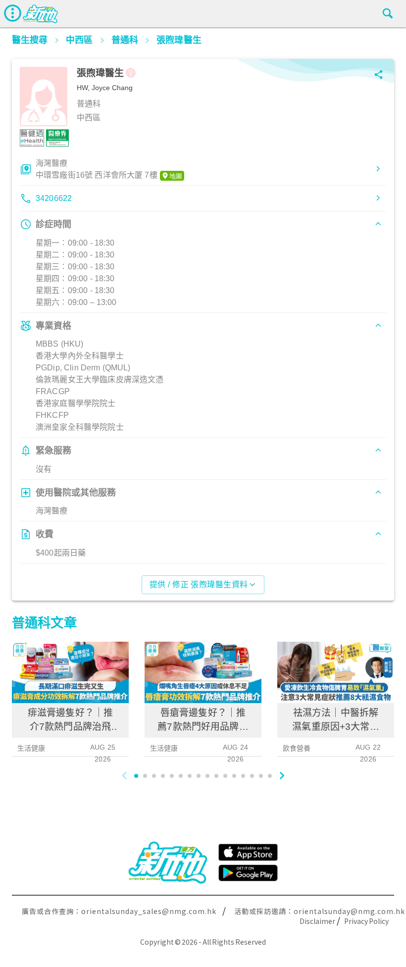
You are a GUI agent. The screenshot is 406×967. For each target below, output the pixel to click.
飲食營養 (297, 748)
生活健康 (31, 748)
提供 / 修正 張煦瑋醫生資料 (199, 584)
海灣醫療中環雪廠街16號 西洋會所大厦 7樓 (96, 169)
